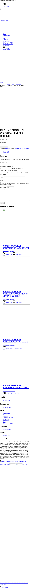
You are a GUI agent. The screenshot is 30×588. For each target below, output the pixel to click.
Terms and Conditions (8, 42)
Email (2, 180)
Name (2, 177)
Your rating (3, 187)
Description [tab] (6, 151)
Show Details (18, 254)
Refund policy (6, 45)
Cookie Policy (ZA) (8, 44)
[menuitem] (16, 47)
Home (4, 34)
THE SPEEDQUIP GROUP (21, 148)
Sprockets (7, 148)
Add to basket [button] (9, 254)
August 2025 (6, 400)
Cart (4, 38)
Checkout (5, 39)
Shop (4, 36)
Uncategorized (7, 407)
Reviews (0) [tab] (6, 152)
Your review (3, 190)
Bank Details (6, 35)
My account (6, 41)
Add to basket (4, 147)
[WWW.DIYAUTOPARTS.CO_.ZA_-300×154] (4, 20)
